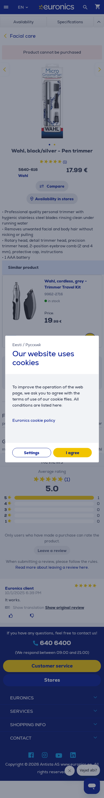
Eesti (17, 344)
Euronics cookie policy (33, 420)
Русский (33, 344)
